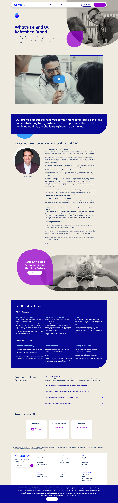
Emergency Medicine (65, 460)
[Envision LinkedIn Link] (32, 429)
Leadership (40, 462)
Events (61, 474)
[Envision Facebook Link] (40, 429)
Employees (85, 462)
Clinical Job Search (42, 476)
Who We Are (40, 458)
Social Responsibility (42, 464)
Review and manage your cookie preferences (47, 493)
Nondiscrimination (87, 478)
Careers (52, 5)
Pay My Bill (87, 4)
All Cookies (52, 499)
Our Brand (40, 460)
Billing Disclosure (86, 480)
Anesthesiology (64, 458)
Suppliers (84, 458)
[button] (45, 5)
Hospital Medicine (64, 462)
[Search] (31, 465)
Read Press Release (35, 272)
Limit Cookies (65, 499)
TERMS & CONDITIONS (54, 495)
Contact (84, 464)
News (61, 476)
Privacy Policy (42, 495)
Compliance (85, 474)
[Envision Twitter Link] (36, 429)
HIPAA (83, 476)
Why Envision (40, 474)
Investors (84, 460)
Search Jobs (100, 5)
